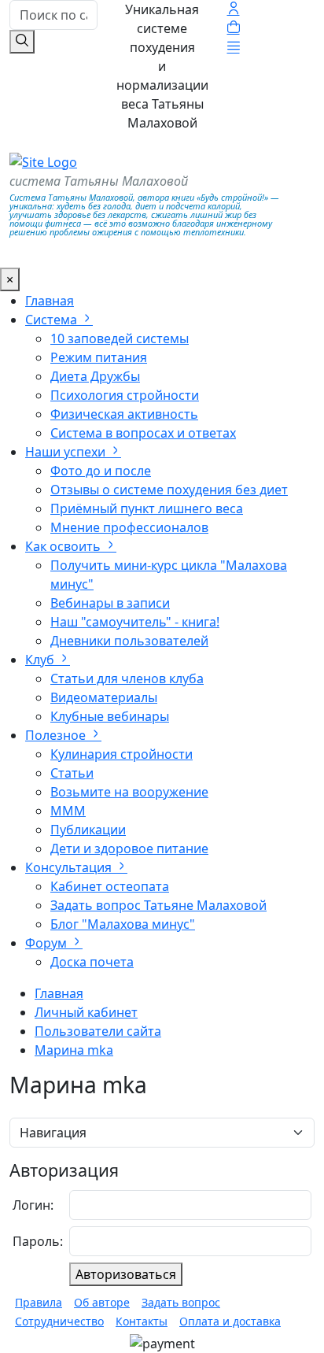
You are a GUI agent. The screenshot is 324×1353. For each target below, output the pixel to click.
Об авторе (102, 1302)
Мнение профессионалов (129, 527)
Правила (38, 1302)
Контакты (142, 1321)
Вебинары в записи (110, 603)
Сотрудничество (59, 1321)
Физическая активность (124, 414)
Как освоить (64, 546)
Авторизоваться (125, 1274)
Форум (47, 943)
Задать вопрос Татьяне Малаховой (158, 905)
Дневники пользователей (129, 640)
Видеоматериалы (103, 697)
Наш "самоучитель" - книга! (134, 621)
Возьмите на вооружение (129, 791)
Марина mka (74, 1050)
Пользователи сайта (98, 1031)
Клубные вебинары (109, 716)
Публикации (88, 829)
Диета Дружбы (95, 376)
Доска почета (92, 961)
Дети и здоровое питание (129, 848)
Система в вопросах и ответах (143, 433)
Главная (49, 300)
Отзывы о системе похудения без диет (169, 489)
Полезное (57, 735)
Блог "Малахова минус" (122, 924)
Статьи (72, 773)
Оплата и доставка (230, 1321)
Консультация (70, 867)
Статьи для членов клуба (127, 678)
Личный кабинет (86, 1012)
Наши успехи (67, 451)
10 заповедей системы (119, 338)
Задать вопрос (181, 1302)
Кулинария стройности (121, 754)
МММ (68, 810)
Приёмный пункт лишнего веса (146, 508)
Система (52, 319)
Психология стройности (124, 395)
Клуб (41, 659)
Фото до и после (100, 470)
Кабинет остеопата (109, 886)
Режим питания (98, 357)
